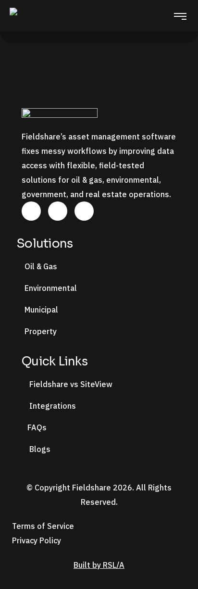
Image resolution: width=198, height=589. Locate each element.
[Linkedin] (31, 211)
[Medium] (84, 211)
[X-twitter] (57, 211)
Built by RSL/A (99, 565)
